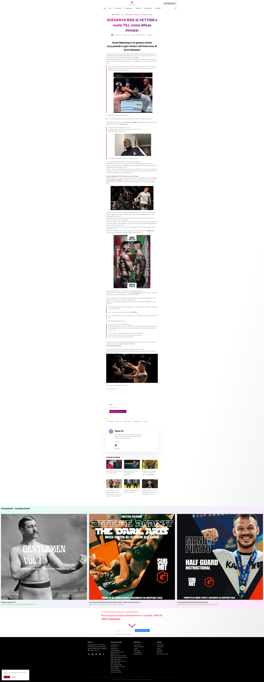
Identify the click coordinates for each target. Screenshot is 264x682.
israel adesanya (128, 421)
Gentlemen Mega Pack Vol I (8, 602)
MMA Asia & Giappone (116, 655)
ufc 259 (145, 421)
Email (111, 404)
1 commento (150, 35)
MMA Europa (114, 659)
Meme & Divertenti (115, 652)
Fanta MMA (114, 650)
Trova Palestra (148, 8)
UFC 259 (135, 57)
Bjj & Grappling (117, 8)
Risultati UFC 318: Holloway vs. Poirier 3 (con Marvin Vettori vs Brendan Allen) (149, 472)
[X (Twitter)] (92, 654)
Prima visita (137, 650)
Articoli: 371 (117, 448)
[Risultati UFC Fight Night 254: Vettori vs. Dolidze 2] (132, 483)
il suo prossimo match (135, 292)
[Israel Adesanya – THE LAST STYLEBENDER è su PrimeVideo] (132, 464)
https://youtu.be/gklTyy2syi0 (113, 345)
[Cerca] (175, 8)
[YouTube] (100, 654)
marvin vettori (137, 421)
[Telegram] (103, 654)
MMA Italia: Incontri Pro (117, 661)
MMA (110, 8)
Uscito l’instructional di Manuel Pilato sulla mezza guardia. (192, 602)
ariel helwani (110, 421)
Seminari (113, 668)
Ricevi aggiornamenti (169, 3)
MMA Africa (114, 654)
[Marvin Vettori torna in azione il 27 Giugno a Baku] (114, 464)
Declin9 (13, 677)
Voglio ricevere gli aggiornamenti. (117, 411)
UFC (145, 35)
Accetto (7, 677)
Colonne (113, 646)
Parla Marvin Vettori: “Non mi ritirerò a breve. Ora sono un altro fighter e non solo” (149, 492)
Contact (159, 648)
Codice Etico (160, 646)
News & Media (140, 35)
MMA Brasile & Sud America (118, 657)
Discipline (113, 648)
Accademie (113, 645)
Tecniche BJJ (138, 8)
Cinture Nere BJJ (128, 8)
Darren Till (118, 421)
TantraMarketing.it (147, 679)
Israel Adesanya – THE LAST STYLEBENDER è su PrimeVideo (131, 472)
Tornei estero (114, 670)
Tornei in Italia (114, 672)
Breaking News (137, 654)
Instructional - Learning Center (15, 508)
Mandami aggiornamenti (142, 630)
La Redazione (160, 645)
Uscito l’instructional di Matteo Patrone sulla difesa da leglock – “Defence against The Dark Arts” (115, 602)
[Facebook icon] (116, 445)
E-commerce (158, 8)
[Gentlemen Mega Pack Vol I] (44, 557)
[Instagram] (96, 654)
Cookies (136, 648)
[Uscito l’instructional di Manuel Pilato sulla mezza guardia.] (220, 557)
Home (104, 8)
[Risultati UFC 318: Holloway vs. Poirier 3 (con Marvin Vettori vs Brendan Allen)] (150, 464)
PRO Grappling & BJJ (116, 666)
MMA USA (135, 35)
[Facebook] (89, 654)
